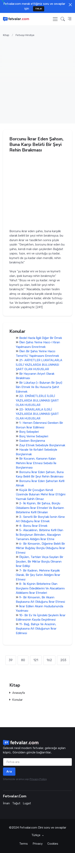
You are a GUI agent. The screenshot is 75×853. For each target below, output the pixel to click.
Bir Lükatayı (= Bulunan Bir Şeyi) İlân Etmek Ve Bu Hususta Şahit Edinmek (39, 387)
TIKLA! (38, 9)
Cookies (52, 843)
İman (6, 803)
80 (23, 660)
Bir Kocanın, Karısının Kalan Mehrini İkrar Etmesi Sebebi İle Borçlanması (36, 463)
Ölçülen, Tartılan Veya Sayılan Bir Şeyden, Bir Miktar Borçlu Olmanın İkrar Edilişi (39, 561)
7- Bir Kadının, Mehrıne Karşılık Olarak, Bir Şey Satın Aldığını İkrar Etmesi (38, 575)
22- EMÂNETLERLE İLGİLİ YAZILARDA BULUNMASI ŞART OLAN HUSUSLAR (37, 400)
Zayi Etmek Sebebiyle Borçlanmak (42, 445)
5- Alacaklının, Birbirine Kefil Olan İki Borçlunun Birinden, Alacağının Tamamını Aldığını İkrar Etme (39, 535)
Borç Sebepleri (29, 432)
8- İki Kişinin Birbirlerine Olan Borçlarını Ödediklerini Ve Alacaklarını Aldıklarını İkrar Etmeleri (40, 588)
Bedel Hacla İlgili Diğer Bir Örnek (40, 338)
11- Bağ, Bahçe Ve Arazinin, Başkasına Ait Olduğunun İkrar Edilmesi (36, 628)
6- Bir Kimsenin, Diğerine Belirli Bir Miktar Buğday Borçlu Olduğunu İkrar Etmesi (40, 548)
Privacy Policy (38, 779)
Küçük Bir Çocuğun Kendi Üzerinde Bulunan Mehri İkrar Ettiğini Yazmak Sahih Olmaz (40, 494)
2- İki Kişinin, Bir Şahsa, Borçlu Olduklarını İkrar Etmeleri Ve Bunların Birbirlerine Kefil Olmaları (40, 508)
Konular (17, 700)
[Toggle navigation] (55, 19)
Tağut (16, 803)
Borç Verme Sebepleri (33, 436)
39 (11, 660)
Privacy (38, 843)
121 (35, 660)
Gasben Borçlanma (32, 441)
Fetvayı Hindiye (25, 35)
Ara (9, 771)
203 (63, 660)
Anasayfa (18, 693)
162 (49, 660)
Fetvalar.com (28, 827)
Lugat (27, 803)
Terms (23, 843)
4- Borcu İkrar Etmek (33, 526)
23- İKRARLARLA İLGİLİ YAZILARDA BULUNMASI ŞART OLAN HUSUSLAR (37, 414)
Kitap (6, 35)
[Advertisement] (37, 78)
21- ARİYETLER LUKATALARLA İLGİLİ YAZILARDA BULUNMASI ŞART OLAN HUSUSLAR (39, 365)
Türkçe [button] (36, 835)
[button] (62, 19)
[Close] (70, 4)
